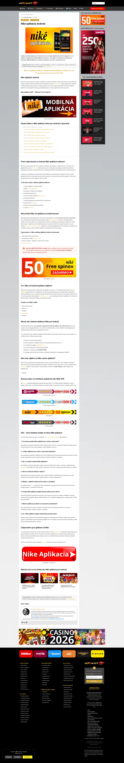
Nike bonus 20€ (37, 238)
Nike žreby (33, 203)
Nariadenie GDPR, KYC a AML (94, 731)
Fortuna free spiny (24, 719)
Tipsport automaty (67, 702)
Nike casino (58, 84)
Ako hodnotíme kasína (93, 713)
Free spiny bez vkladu (25, 698)
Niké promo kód (67, 674)
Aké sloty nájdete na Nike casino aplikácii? (36, 141)
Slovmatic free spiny (25, 717)
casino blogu (36, 616)
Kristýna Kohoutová (28, 17)
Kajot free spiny (24, 721)
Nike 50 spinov (41, 195)
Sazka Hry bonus (24, 680)
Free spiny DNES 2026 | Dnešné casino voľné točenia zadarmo (48, 587)
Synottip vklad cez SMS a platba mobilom (98, 101)
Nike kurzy (35, 168)
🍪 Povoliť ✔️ (27, 757)
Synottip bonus (24, 674)
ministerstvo (57, 532)
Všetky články (25, 20)
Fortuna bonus (24, 686)
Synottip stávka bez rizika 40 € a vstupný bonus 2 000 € (98, 120)
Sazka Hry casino (45, 680)
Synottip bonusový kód (68, 667)
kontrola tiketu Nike (32, 188)
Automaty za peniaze (68, 689)
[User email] (26, 622)
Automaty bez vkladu (68, 696)
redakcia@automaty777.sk (94, 744)
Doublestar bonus (24, 689)
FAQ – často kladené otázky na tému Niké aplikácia (38, 146)
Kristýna (33, 611)
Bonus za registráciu (25, 667)
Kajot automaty (67, 704)
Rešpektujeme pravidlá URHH (94, 732)
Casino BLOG (90, 716)
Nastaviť (9, 757)
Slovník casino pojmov (93, 723)
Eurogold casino (45, 678)
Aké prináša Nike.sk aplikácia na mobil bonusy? (37, 132)
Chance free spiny (24, 713)
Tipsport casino (45, 671)
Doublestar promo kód (68, 678)
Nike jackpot (25, 313)
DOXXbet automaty (68, 698)
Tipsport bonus (24, 676)
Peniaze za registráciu (46, 700)
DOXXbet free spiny (25, 700)
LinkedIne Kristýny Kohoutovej (56, 619)
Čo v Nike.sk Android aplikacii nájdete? (35, 135)
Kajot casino (44, 682)
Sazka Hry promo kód (68, 680)
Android (32, 485)
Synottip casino (45, 669)
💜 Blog (81, 8)
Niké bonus (23, 678)
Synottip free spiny (24, 702)
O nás (89, 710)
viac (22, 753)
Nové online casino (46, 665)
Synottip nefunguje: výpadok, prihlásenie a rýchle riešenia (98, 111)
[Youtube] (22, 622)
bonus (24, 383)
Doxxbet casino (45, 667)
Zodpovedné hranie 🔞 (93, 724)
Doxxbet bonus (24, 671)
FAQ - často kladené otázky (94, 721)
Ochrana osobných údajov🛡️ (94, 729)
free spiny (23, 366)
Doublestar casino (46, 676)
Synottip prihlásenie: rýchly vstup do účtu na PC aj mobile (98, 83)
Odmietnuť (17, 757)
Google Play (24, 467)
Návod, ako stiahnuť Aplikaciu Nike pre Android (37, 138)
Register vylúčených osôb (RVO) (95, 727)
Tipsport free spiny (24, 704)
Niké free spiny (24, 706)
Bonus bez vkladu (46, 698)
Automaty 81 (66, 691)
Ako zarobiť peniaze (46, 693)
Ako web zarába (91, 711)
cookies (102, 738)
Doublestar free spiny (25, 715)
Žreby (75, 8)
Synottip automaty (67, 700)
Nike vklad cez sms (44, 296)
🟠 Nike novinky (34, 20)
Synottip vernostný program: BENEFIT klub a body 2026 (98, 139)
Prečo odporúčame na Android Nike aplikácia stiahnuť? (39, 129)
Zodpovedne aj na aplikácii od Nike (34, 149)
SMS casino (44, 684)
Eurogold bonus (24, 682)
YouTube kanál (91, 719)
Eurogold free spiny (25, 711)
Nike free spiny (26, 243)
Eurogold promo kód (68, 671)
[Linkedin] (24, 622)
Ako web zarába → (48, 66)
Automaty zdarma (67, 687)
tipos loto (44, 542)
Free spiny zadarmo (25, 696)
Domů (22, 14)
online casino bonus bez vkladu (33, 226)
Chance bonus (24, 684)
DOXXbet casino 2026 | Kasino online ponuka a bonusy (28, 587)
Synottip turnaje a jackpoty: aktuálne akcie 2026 (98, 92)
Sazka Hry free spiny (25, 709)
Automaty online (45, 702)
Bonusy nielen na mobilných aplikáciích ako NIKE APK (39, 143)
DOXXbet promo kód (68, 665)
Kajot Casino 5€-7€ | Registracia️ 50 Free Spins (68, 586)
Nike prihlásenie (53, 220)
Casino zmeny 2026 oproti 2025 (95, 718)
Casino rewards (45, 696)
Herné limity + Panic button (94, 726)
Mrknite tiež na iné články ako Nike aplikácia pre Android (40, 152)
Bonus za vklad (24, 669)
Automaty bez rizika (68, 693)
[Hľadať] (103, 3)
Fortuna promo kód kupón (69, 676)
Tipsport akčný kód (68, 669)
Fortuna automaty (67, 706)
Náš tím (89, 714)
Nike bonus (30, 207)
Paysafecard (44, 691)
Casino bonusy (24, 665)
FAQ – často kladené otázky (52, 437)
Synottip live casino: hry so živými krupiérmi (98, 130)
